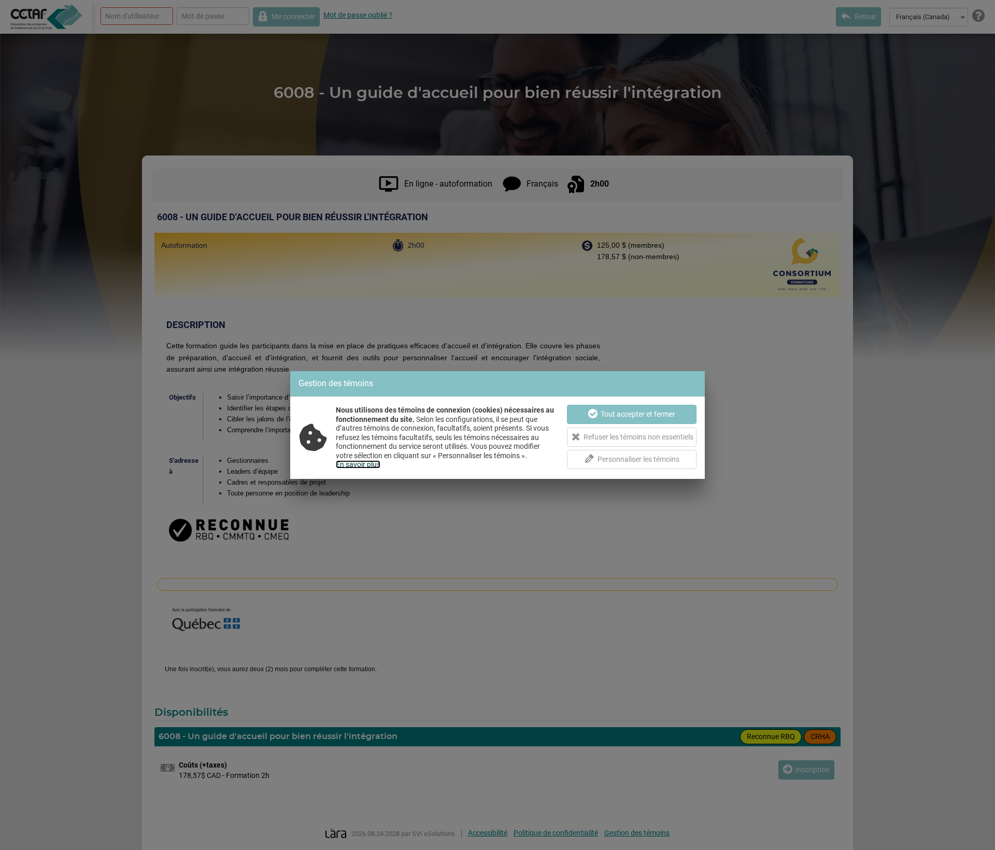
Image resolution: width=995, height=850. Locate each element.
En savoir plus (358, 464)
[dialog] (497, 425)
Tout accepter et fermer (638, 414)
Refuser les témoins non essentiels (638, 437)
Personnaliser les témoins (638, 459)
